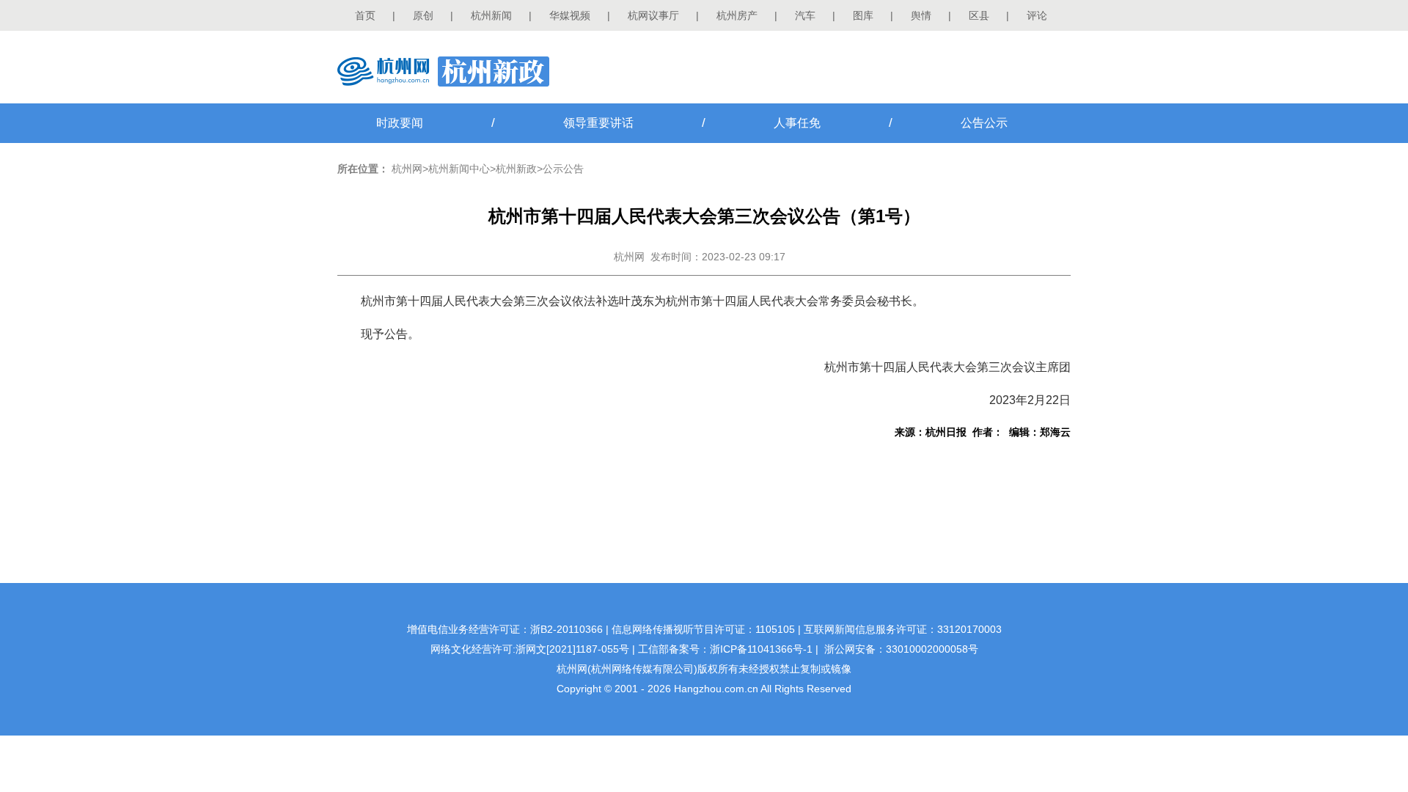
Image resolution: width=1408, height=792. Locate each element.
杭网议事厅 (653, 15)
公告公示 (984, 123)
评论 (1037, 15)
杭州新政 (516, 169)
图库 (863, 15)
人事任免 (797, 123)
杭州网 (407, 169)
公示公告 (563, 169)
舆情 (921, 15)
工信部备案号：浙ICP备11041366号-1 (725, 649)
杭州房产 (737, 15)
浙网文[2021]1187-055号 (572, 649)
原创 (423, 15)
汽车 (805, 15)
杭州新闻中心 (459, 169)
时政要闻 (399, 123)
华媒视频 (569, 15)
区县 (979, 15)
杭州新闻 (491, 15)
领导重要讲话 (598, 123)
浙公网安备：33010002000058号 (901, 649)
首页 (365, 15)
